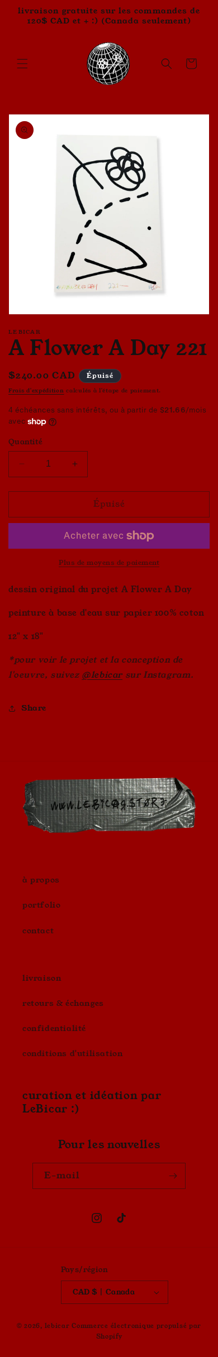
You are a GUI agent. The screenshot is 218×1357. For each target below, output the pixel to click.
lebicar (57, 1325)
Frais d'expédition (36, 391)
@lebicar (102, 674)
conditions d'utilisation (72, 1053)
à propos (41, 879)
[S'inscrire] (172, 1176)
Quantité (25, 442)
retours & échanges (63, 1003)
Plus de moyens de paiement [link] (109, 562)
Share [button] (33, 707)
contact (38, 930)
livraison (41, 978)
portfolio (41, 904)
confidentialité (54, 1028)
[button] (22, 63)
